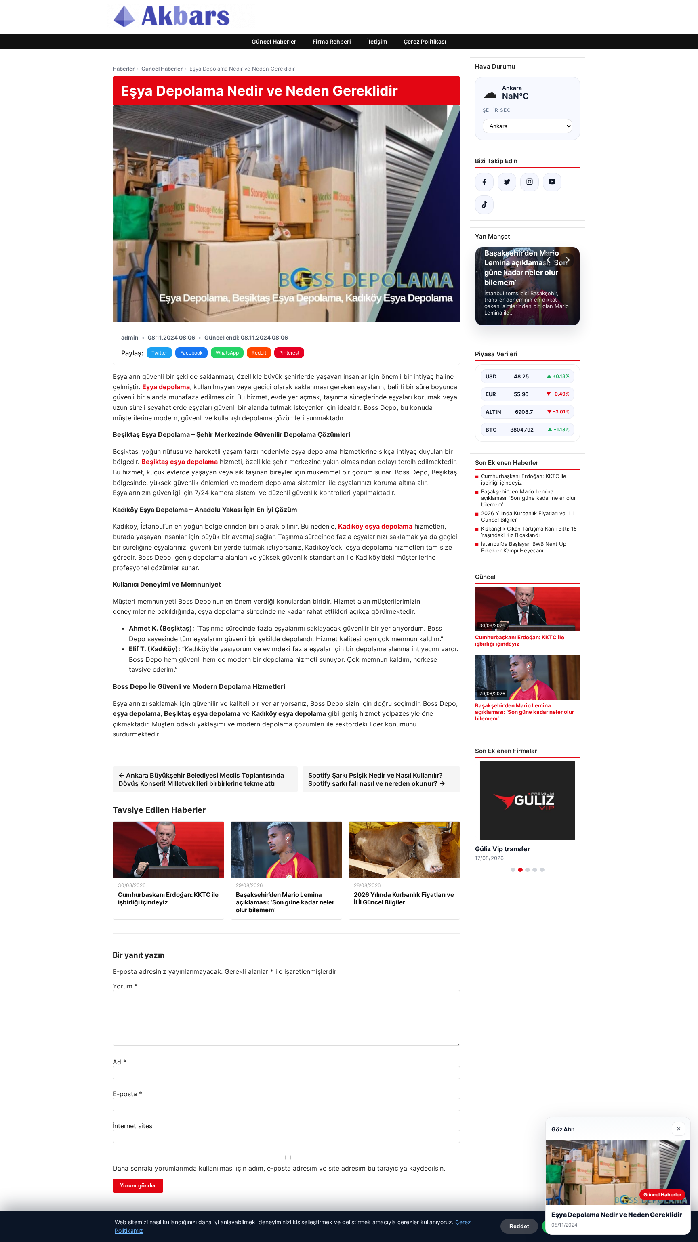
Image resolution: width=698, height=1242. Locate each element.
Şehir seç (497, 110)
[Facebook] (484, 182)
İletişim (377, 41)
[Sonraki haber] (567, 260)
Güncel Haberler (274, 41)
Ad (119, 1062)
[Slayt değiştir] (513, 870)
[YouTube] (552, 182)
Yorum (125, 986)
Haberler (124, 68)
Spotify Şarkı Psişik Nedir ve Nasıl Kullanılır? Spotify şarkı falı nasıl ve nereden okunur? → (376, 779)
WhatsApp (227, 353)
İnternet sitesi (133, 1126)
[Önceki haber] (550, 260)
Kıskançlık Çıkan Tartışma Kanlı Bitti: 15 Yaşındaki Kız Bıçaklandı (529, 531)
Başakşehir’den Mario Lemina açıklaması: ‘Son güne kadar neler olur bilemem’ (528, 498)
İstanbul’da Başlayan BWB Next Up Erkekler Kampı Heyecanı (523, 547)
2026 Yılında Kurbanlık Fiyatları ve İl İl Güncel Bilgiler (527, 516)
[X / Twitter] (507, 182)
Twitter (159, 353)
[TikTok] (484, 204)
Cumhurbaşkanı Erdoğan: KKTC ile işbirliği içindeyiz (523, 479)
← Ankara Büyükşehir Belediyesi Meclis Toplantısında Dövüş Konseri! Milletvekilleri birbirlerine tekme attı (201, 779)
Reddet (519, 1226)
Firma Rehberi (332, 41)
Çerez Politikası (425, 41)
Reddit (259, 353)
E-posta (127, 1094)
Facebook (191, 353)
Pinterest (289, 353)
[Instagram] (529, 182)
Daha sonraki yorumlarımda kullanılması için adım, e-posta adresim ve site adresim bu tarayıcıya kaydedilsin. (279, 1168)
